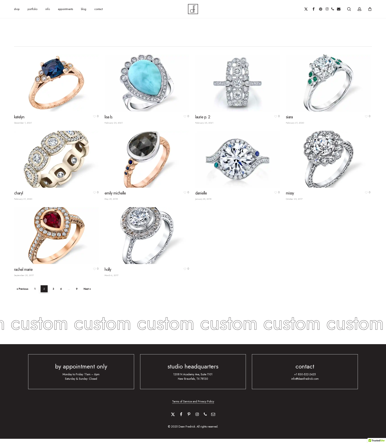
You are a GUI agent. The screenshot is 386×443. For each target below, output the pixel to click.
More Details (65, 79)
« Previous (22, 289)
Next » (87, 289)
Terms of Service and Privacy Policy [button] (193, 401)
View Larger (47, 79)
